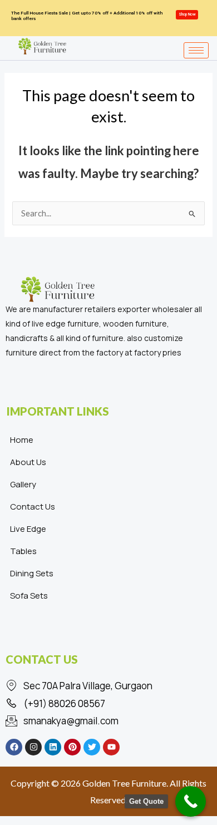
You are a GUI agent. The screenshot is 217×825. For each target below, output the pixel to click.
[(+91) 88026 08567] (108, 704)
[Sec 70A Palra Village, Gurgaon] (108, 686)
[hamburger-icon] (196, 50)
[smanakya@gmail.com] (108, 721)
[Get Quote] (190, 801)
